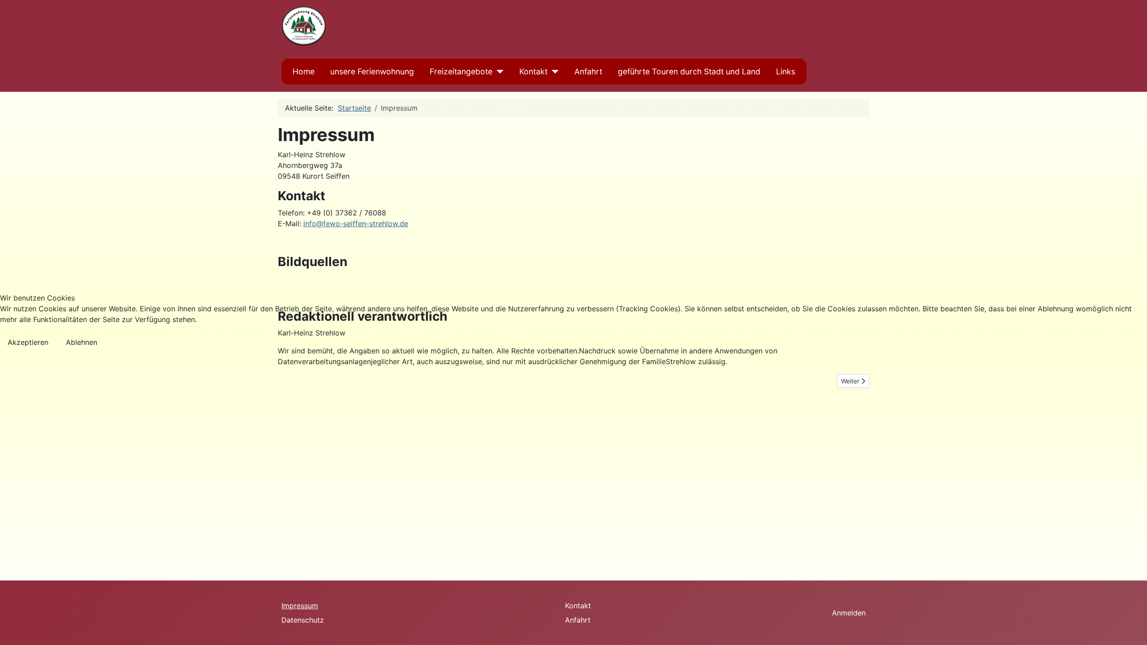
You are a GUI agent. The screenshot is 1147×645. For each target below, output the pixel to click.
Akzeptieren (28, 342)
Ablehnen (81, 342)
